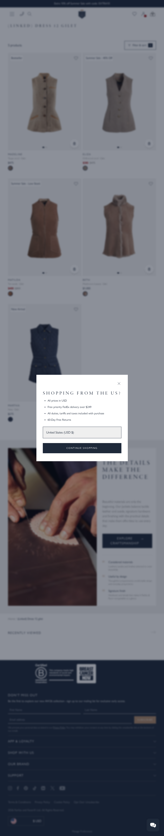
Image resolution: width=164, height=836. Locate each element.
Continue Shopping (82, 448)
